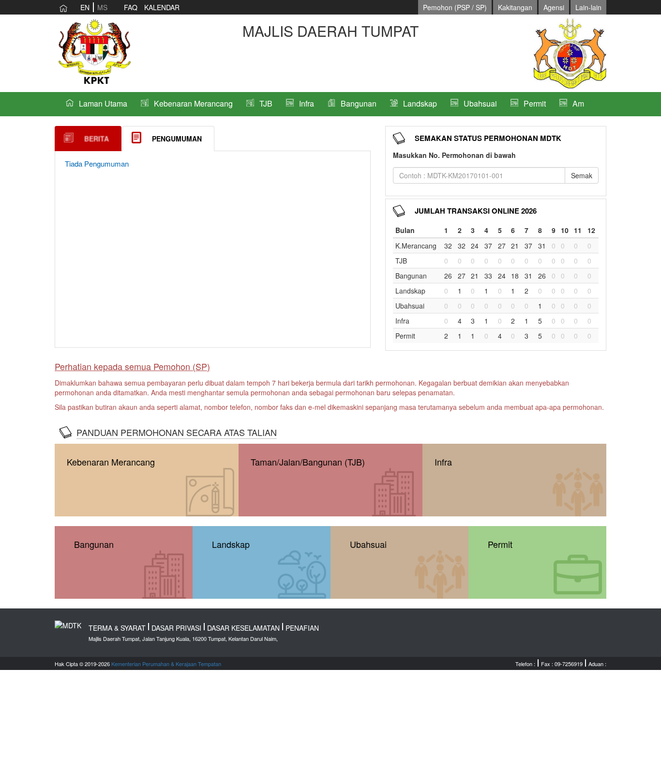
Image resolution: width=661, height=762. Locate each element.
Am (578, 103)
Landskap (420, 103)
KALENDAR (162, 7)
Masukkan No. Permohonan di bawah (454, 155)
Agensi (553, 7)
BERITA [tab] (96, 138)
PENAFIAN (302, 628)
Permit (535, 103)
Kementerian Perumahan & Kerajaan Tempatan (166, 664)
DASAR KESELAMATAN (243, 628)
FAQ (130, 7)
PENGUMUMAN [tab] (177, 138)
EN (85, 7)
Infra (306, 103)
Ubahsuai (480, 103)
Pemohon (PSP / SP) (455, 7)
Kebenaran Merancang (193, 103)
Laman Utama (103, 103)
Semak (581, 175)
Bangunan (358, 103)
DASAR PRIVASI (176, 628)
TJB (265, 103)
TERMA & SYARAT (117, 628)
